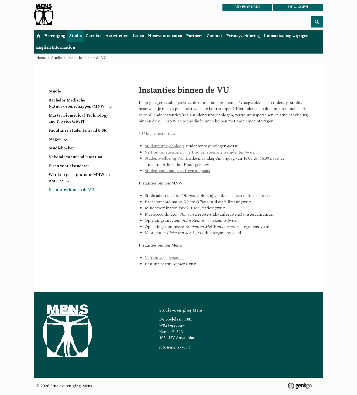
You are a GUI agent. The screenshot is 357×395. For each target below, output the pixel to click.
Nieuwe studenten (165, 36)
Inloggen (298, 7)
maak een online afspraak (248, 196)
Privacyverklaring (243, 36)
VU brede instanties (156, 133)
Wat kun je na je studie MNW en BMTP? (79, 178)
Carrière (93, 36)
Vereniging (54, 36)
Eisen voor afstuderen (69, 166)
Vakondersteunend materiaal (76, 157)
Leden (138, 36)
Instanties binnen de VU (87, 58)
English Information (55, 47)
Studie (75, 36)
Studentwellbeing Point (166, 158)
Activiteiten (116, 36)
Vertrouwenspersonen (164, 152)
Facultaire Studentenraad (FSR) (78, 130)
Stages (55, 139)
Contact (214, 36)
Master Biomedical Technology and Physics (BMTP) (78, 118)
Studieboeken (62, 148)
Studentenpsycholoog (164, 146)
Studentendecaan (160, 171)
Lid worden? (247, 7)
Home (38, 36)
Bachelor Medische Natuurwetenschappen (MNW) (77, 103)
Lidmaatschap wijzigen (286, 36)
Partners (194, 36)
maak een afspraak (193, 171)
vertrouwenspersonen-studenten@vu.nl (222, 152)
